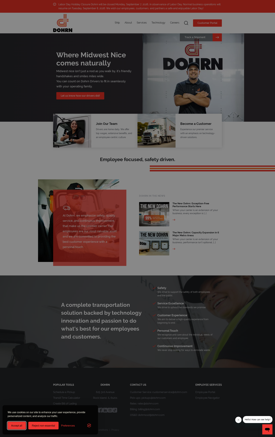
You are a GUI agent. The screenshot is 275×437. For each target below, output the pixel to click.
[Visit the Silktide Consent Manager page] (89, 425)
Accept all (16, 425)
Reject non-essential (43, 425)
